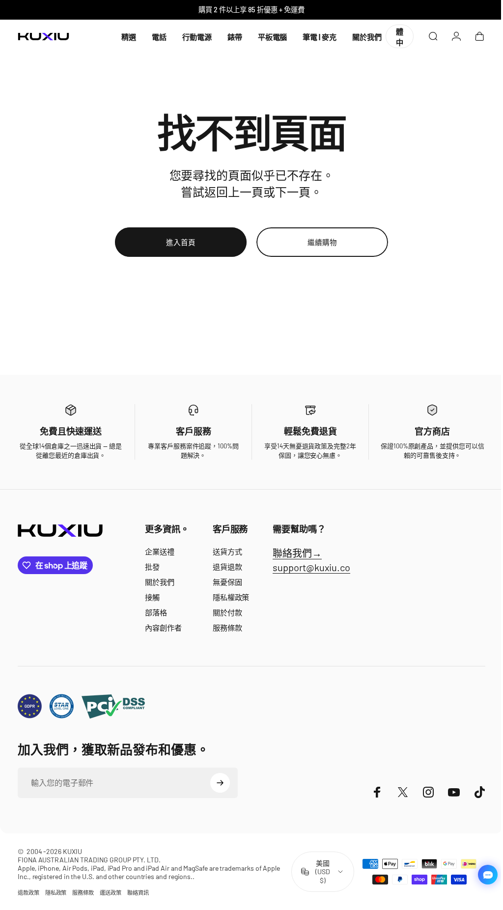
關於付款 (227, 612)
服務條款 (227, 627)
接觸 (152, 597)
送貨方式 (227, 551)
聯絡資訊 (138, 892)
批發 (152, 566)
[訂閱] (220, 783)
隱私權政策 (231, 597)
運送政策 (110, 892)
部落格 (156, 612)
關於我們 (159, 582)
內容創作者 (163, 627)
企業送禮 (159, 551)
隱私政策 (56, 892)
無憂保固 (227, 582)
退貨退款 (227, 566)
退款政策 (28, 892)
